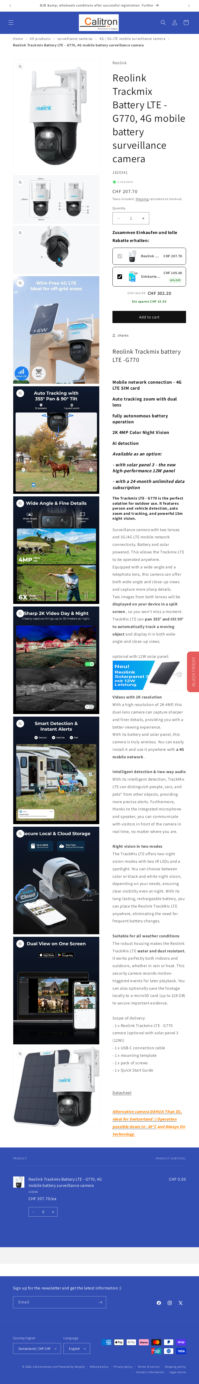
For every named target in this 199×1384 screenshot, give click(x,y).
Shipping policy (175, 1366)
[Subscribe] (100, 1302)
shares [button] (123, 335)
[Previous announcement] (10, 5)
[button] (11, 22)
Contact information (150, 1372)
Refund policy (99, 1366)
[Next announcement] (189, 5)
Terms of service (149, 1366)
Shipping (142, 199)
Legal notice (177, 1372)
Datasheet (121, 1092)
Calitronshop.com (45, 1366)
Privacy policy (123, 1366)
